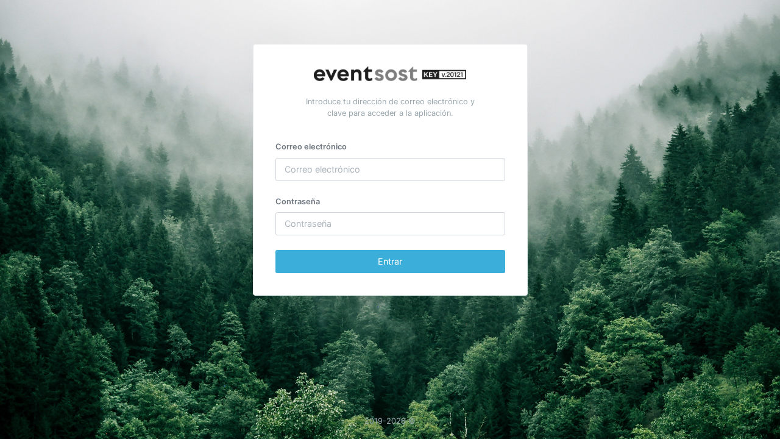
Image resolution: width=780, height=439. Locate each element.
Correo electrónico (311, 146)
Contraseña (297, 201)
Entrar (390, 261)
